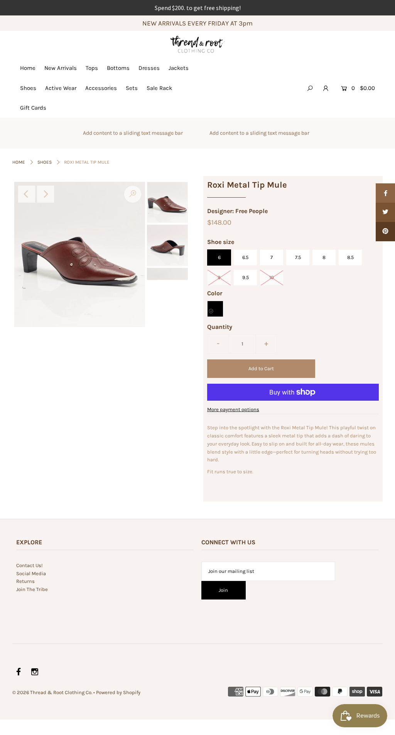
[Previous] (26, 194)
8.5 (350, 257)
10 (271, 277)
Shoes (28, 88)
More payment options (233, 409)
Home (27, 67)
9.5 (245, 277)
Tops (92, 67)
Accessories (101, 88)
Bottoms (118, 67)
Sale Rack (159, 88)
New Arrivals (60, 67)
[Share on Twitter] (385, 212)
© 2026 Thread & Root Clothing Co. (52, 692)
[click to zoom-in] (132, 194)
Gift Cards (33, 107)
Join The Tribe (32, 589)
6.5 (245, 257)
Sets (132, 88)
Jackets (179, 67)
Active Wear (60, 88)
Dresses (149, 67)
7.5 (298, 257)
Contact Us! (29, 565)
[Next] (45, 194)
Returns (25, 581)
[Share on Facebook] (385, 193)
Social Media (31, 573)
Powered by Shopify (118, 692)
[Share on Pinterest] (385, 231)
